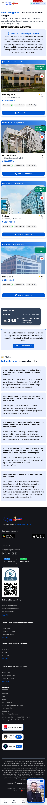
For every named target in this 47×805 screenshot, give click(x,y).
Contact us (5, 711)
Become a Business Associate (12, 705)
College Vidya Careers (10, 714)
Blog (3, 696)
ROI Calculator (7, 702)
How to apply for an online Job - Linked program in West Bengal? (23, 475)
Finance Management (9, 606)
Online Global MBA (8, 631)
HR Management (8, 612)
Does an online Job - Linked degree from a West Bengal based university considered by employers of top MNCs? (23, 398)
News (4, 699)
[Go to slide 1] (18, 90)
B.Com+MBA (6, 655)
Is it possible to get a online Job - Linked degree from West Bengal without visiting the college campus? (22, 372)
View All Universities (22, 346)
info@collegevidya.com (11, 549)
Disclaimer (10, 783)
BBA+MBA (5, 652)
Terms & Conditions (24, 783)
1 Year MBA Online (8, 634)
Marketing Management (10, 609)
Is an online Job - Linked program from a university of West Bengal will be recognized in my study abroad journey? (23, 424)
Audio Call (30, 105)
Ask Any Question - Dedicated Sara (14, 720)
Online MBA (6, 628)
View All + (5, 615)
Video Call (18, 105)
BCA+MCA (5, 649)
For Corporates (7, 708)
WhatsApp (6, 105)
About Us (5, 693)
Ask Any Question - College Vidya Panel (16, 717)
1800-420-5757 (9, 562)
